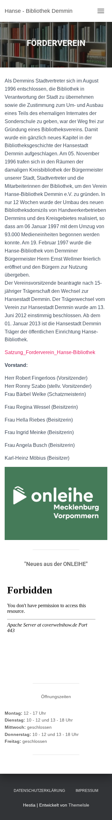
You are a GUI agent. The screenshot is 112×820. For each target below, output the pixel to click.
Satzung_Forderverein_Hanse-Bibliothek (50, 352)
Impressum (87, 790)
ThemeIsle (78, 805)
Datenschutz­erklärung (39, 790)
